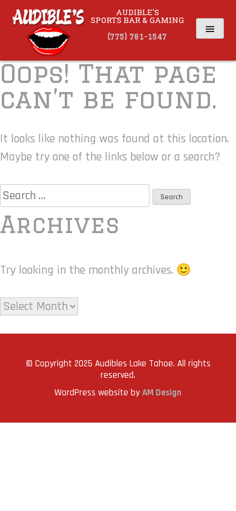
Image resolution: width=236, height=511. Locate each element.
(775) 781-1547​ (137, 37)
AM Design (162, 392)
